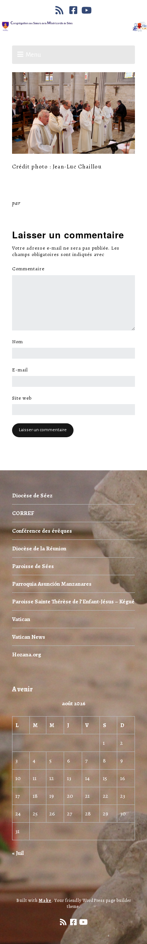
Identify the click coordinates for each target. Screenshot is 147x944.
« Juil (18, 853)
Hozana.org (26, 654)
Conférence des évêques (42, 531)
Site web (22, 398)
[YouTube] (86, 10)
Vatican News (28, 637)
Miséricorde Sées (46, 203)
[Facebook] (73, 10)
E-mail (22, 370)
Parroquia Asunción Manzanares (52, 584)
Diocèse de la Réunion (39, 548)
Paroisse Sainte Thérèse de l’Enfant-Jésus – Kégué (73, 601)
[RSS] (60, 10)
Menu (33, 55)
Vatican (21, 619)
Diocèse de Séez (32, 495)
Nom (19, 342)
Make (45, 900)
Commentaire (30, 269)
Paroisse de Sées (33, 566)
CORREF (23, 513)
